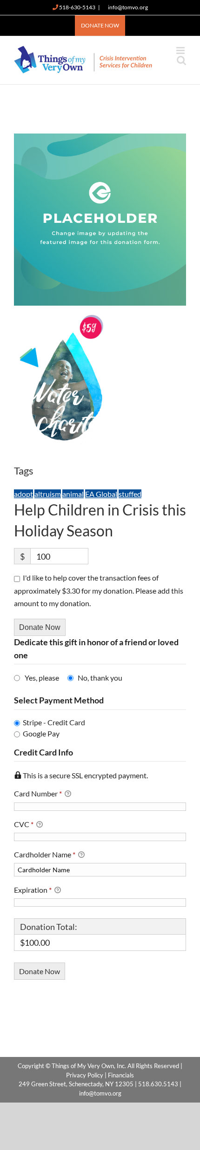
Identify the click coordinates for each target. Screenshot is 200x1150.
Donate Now (39, 627)
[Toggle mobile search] (181, 60)
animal (73, 493)
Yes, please (42, 677)
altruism (47, 493)
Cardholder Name (44, 854)
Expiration (33, 889)
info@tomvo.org (128, 7)
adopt (23, 493)
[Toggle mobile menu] (181, 50)
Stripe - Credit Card (54, 722)
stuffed (130, 493)
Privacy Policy (84, 1075)
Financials (121, 1075)
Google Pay (41, 733)
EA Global (101, 493)
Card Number (38, 793)
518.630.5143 (158, 1084)
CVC (23, 824)
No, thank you (100, 677)
